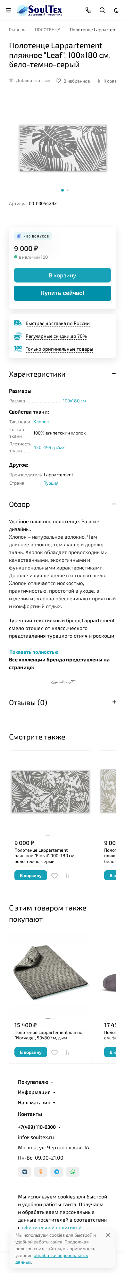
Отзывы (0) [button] (28, 702)
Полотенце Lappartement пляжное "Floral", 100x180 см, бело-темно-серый (44, 855)
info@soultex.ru (36, 1137)
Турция (51, 483)
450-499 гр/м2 (49, 447)
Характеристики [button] (37, 373)
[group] (62, 149)
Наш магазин (34, 1102)
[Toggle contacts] (88, 10)
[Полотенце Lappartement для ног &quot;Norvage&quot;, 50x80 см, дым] (50, 974)
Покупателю (33, 1081)
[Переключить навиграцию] (8, 10)
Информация (34, 1092)
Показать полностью (33, 652)
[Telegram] (56, 1172)
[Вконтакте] (24, 1172)
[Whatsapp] (72, 1172)
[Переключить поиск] (102, 10)
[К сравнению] (66, 875)
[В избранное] (54, 875)
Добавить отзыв (33, 80)
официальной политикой (51, 1227)
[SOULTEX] (40, 9)
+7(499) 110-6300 (37, 1127)
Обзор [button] (19, 503)
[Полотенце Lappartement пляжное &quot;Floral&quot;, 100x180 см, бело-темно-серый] (50, 792)
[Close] (108, 1235)
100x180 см (74, 400)
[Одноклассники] (40, 1172)
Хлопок (41, 421)
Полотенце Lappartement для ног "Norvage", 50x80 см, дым (49, 1035)
